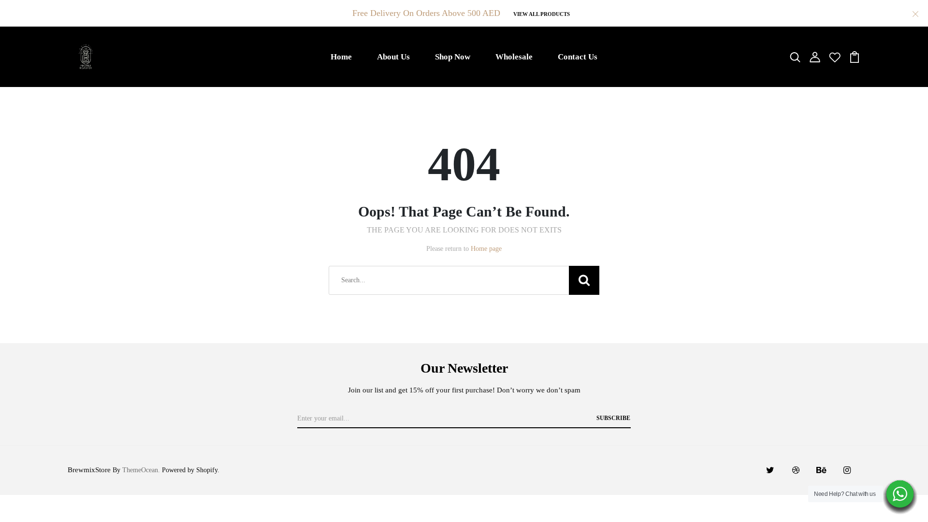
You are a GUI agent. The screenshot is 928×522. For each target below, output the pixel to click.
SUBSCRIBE (613, 418)
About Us (393, 56)
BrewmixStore (89, 470)
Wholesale (514, 56)
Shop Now (452, 56)
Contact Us (577, 56)
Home (341, 56)
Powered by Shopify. (189, 470)
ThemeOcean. (141, 470)
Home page (486, 248)
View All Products (541, 14)
